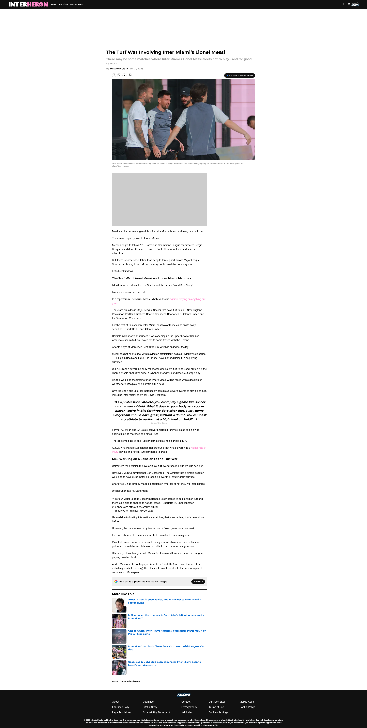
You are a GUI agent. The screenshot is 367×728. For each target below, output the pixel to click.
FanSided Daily (120, 707)
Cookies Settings (218, 712)
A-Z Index (186, 712)
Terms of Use (216, 707)
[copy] (130, 75)
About (115, 701)
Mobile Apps (247, 701)
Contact (185, 701)
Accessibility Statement (156, 712)
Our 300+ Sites (217, 701)
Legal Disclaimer (121, 712)
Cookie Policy (247, 707)
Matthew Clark (119, 68)
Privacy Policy (189, 707)
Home (115, 681)
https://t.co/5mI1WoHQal (143, 506)
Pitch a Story (150, 707)
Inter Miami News (130, 681)
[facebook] (343, 4)
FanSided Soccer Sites (70, 4)
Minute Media (97, 720)
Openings (148, 701)
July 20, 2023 (146, 510)
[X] (349, 4)
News (53, 4)
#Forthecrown (120, 506)
